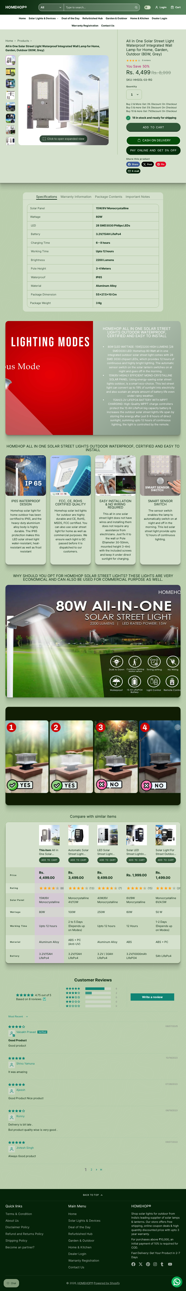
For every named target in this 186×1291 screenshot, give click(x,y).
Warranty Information (75, 197)
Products (23, 40)
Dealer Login (159, 18)
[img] (16, 1026)
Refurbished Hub (92, 18)
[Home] (16, 7)
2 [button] (91, 1169)
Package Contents (108, 197)
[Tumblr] (163, 1264)
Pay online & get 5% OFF (153, 150)
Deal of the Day (71, 18)
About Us (12, 1220)
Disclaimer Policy (17, 1227)
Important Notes (138, 197)
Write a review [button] (152, 997)
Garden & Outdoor (116, 18)
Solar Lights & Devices (42, 18)
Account (160, 7)
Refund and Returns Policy (24, 1234)
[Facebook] (133, 1264)
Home (22, 18)
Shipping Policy (16, 1240)
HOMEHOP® (85, 1283)
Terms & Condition (18, 1214)
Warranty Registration (85, 25)
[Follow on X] (141, 1264)
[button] (73, 988)
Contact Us (107, 25)
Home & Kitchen (139, 18)
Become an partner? (19, 1247)
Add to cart (153, 127)
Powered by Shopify (107, 1283)
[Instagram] (155, 1264)
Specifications (46, 197)
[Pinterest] (148, 1264)
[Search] (136, 7)
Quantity (131, 86)
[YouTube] (170, 1264)
